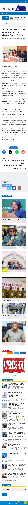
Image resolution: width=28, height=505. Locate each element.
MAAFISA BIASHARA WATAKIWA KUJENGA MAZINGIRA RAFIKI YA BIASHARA (15, 444)
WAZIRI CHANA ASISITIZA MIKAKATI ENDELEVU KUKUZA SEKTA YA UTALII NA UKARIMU (12, 221)
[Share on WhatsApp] (17, 152)
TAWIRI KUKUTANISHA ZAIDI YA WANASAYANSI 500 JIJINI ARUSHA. (11, 343)
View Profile (8, 185)
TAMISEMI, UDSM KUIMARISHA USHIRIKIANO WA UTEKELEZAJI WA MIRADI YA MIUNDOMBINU (16, 434)
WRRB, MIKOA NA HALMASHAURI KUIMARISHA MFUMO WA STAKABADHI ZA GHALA (16, 404)
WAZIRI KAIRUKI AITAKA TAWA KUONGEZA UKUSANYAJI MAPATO (14, 32)
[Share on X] (10, 152)
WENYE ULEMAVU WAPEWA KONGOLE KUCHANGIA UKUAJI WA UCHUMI (17, 465)
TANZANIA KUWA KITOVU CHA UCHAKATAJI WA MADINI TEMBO (16, 384)
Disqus (16, 352)
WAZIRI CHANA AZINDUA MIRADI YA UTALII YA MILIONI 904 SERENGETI (13, 247)
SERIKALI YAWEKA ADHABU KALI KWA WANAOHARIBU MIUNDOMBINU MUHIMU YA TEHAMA (17, 455)
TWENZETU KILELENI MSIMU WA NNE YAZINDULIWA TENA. (12, 299)
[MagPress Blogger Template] (14, 7)
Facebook (23, 352)
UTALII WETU (9, 23)
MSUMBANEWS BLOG (7, 501)
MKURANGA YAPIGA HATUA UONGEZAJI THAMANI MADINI (15, 414)
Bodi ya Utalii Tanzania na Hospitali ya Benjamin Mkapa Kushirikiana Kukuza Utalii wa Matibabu (14, 317)
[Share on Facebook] (4, 152)
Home (4, 23)
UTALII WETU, (22, 38)
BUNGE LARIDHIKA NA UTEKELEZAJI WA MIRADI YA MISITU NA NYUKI (12, 273)
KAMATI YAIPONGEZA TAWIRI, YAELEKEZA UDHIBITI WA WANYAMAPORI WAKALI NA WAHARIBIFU (15, 394)
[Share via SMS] (23, 152)
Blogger (10, 352)
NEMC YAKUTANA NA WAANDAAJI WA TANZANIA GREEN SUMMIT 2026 (17, 474)
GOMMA (17, 503)
